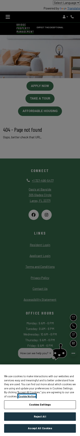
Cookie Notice (27, 396)
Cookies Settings (40, 404)
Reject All (40, 416)
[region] (40, 400)
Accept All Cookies (40, 428)
